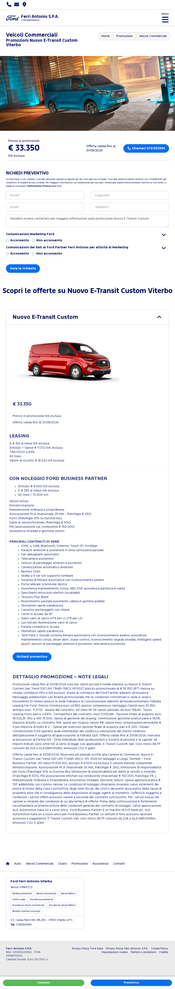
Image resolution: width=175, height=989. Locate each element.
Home (105, 36)
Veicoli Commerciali (153, 36)
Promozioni (124, 36)
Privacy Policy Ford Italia (87, 948)
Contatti (119, 863)
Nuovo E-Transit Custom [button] (45, 317)
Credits (163, 952)
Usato (62, 863)
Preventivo (131, 983)
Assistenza (100, 863)
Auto (17, 863)
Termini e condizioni (143, 952)
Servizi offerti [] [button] (21, 887)
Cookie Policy (159, 948)
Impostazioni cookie (114, 952)
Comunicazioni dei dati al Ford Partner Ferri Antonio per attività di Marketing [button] (67, 247)
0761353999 (21, 925)
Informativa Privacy (39, 186)
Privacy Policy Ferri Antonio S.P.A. (127, 948)
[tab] (87, 317)
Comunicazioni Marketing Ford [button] (30, 234)
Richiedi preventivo (32, 656)
